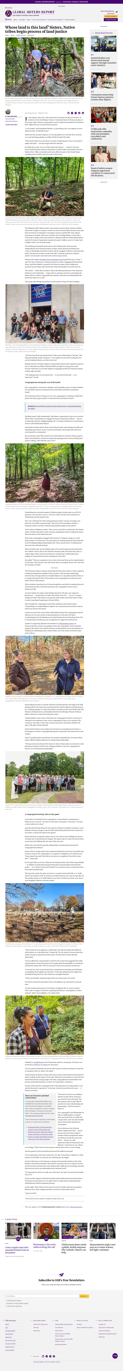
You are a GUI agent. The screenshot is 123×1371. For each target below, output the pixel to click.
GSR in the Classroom (55, 19)
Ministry (8, 1337)
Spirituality (9, 1347)
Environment (10, 1331)
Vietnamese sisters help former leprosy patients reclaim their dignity (102, 97)
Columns (22, 19)
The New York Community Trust (51, 259)
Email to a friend (79, 113)
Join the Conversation (11, 124)
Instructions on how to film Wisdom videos (64, 1340)
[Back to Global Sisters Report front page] (30, 13)
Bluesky (43, 1356)
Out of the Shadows (39, 19)
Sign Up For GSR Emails (106, 1327)
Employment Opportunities (108, 1334)
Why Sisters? (59, 1331)
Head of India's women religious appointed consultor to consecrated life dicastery (102, 172)
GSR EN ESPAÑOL (111, 16)
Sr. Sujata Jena (37, 1251)
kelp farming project (67, 623)
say (51, 598)
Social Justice (21, 35)
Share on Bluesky (68, 113)
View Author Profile (9, 118)
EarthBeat (30, 35)
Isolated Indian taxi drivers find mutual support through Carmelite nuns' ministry (103, 61)
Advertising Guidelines (38, 1362)
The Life (36, 1327)
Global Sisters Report (115, 1356)
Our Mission (59, 1327)
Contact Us (102, 1324)
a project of (61, 2)
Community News (104, 1331)
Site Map (58, 1362)
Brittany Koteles (47, 421)
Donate (79, 1324)
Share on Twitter (76, 113)
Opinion (64, 1240)
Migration (9, 1334)
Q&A (6, 1328)
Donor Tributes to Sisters (85, 1327)
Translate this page (110, 19)
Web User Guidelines (50, 1362)
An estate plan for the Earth (34, 1116)
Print (83, 113)
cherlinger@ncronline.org (11, 121)
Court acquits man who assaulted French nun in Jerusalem (17, 1250)
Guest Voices (68, 1237)
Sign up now (110, 13)
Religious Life (10, 1340)
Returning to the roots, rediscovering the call (44, 1245)
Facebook (50, 1356)
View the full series (76, 1207)
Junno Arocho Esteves (12, 1256)
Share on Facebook (72, 113)
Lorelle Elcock (38, 1062)
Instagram (54, 1356)
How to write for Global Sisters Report (62, 1335)
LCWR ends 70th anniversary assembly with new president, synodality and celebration (101, 134)
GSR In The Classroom (40, 1324)
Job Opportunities (61, 1344)
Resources (36, 1331)
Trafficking (9, 1350)
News (15, 19)
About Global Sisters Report (64, 1324)
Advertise (102, 1337)
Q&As (28, 19)
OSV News (21, 1256)
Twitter (47, 1356)
